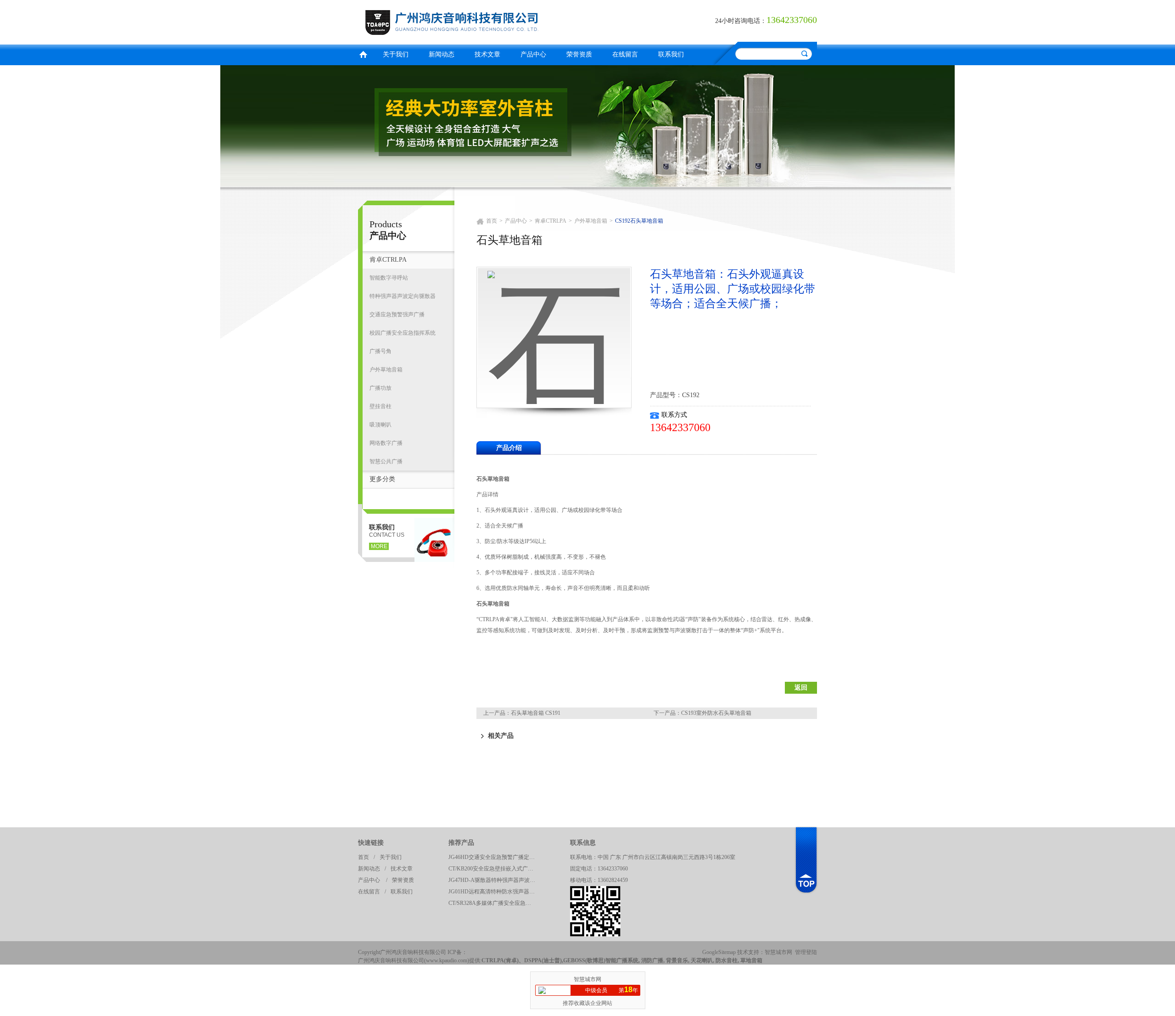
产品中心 (533, 54)
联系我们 (671, 54)
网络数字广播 (386, 443)
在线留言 (625, 54)
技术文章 (487, 54)
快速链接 (371, 842)
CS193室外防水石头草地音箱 (716, 713)
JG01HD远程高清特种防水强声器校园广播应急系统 (494, 891)
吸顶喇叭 (380, 424)
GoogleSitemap (719, 952)
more (379, 546)
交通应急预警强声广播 (397, 314)
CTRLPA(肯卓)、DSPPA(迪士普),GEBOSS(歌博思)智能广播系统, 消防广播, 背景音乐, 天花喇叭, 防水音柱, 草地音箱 (621, 960)
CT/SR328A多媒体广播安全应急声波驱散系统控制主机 (494, 903)
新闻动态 (441, 54)
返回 (801, 687)
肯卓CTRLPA (388, 259)
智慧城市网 (778, 952)
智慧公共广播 (386, 461)
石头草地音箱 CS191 (535, 713)
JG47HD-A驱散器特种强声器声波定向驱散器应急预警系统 (494, 880)
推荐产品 (461, 842)
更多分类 (382, 479)
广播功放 (380, 388)
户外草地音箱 (386, 369)
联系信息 (583, 842)
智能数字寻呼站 (388, 278)
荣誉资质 (579, 54)
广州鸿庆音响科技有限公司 (470, 21)
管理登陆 (806, 952)
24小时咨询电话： (741, 20)
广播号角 (380, 351)
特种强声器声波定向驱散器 (402, 296)
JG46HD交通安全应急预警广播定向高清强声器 (494, 857)
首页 (363, 53)
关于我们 (395, 54)
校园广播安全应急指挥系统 (402, 333)
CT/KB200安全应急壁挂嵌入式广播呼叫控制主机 (494, 868)
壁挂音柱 (380, 406)
